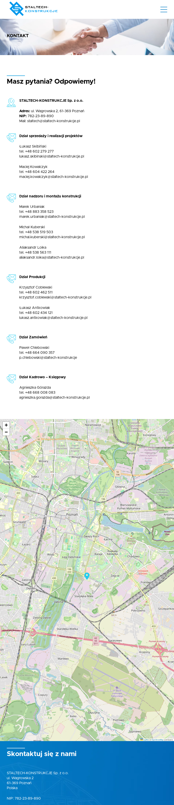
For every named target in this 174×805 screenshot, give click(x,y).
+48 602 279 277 (39, 151)
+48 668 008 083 (40, 392)
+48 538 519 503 (39, 232)
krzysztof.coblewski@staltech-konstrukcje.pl (55, 297)
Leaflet (145, 739)
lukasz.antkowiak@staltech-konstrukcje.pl (53, 318)
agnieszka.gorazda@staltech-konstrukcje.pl (54, 397)
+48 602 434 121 (39, 313)
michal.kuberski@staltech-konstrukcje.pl (52, 237)
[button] (87, 576)
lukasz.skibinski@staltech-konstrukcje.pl (51, 156)
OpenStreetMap (157, 739)
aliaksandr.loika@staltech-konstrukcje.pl (51, 257)
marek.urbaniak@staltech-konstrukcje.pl (52, 216)
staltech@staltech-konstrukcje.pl (53, 121)
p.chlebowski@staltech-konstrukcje (48, 357)
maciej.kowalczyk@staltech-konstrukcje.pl (53, 177)
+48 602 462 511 (39, 292)
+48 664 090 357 (40, 352)
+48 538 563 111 (38, 252)
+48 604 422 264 (39, 172)
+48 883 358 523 (39, 211)
